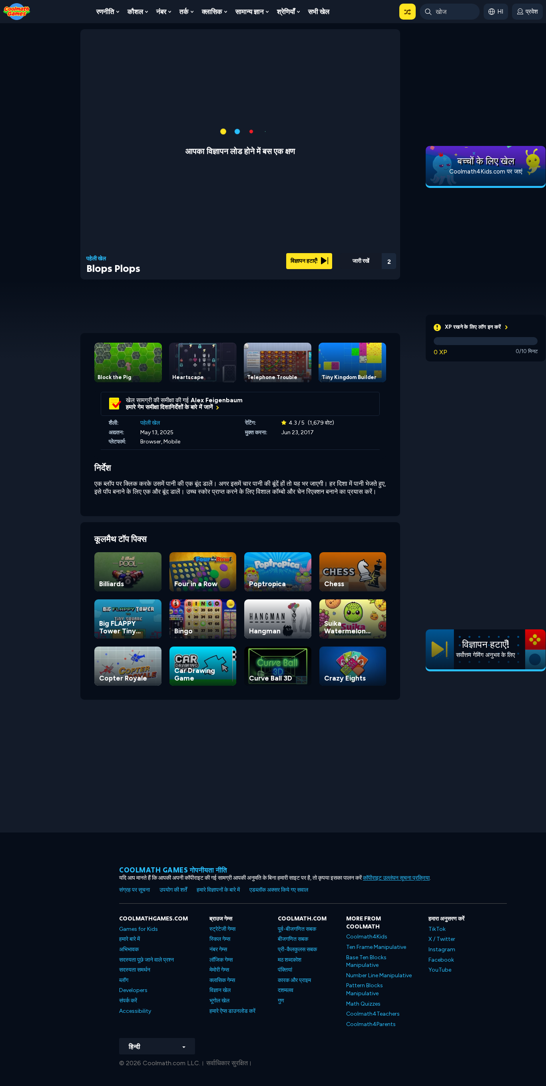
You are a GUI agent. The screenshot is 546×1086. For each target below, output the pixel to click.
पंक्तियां (285, 969)
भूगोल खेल (219, 1000)
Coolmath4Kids (366, 936)
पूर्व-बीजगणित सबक (297, 929)
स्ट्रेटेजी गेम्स (222, 929)
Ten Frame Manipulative (376, 947)
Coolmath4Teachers (373, 1013)
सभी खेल (318, 12)
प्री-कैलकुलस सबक (297, 949)
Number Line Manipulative (379, 975)
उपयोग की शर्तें (173, 889)
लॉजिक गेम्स (221, 959)
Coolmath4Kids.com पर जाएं (485, 171)
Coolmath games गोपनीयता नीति (173, 869)
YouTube (439, 969)
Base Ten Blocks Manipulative (366, 961)
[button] (407, 12)
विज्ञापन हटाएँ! (305, 261)
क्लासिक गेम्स (222, 980)
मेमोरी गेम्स (219, 969)
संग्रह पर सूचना (134, 889)
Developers (133, 990)
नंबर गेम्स (218, 949)
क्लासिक (212, 12)
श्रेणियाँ (286, 12)
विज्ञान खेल (220, 990)
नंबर (161, 12)
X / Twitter (441, 939)
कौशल (135, 12)
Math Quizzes (363, 1003)
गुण (281, 1000)
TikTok (437, 929)
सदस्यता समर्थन (134, 969)
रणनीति (105, 12)
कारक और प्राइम (294, 980)
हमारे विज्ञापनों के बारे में (218, 889)
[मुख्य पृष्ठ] (16, 11)
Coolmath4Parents (371, 1024)
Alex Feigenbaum (217, 400)
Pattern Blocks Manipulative (364, 989)
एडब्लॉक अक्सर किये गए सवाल (278, 889)
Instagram (441, 949)
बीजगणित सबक (293, 939)
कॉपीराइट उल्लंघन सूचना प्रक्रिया (396, 877)
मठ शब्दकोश (289, 959)
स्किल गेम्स (219, 939)
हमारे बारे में (129, 939)
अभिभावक (129, 949)
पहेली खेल (96, 259)
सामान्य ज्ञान (249, 12)
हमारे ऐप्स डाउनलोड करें (232, 1011)
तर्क (184, 12)
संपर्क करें (128, 1000)
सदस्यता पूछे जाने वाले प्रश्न (146, 959)
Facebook (441, 959)
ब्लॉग (123, 980)
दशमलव (285, 990)
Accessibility (135, 1011)
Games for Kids (138, 929)
